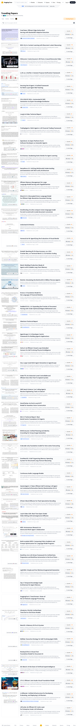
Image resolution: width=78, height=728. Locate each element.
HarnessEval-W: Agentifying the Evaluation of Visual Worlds (39, 238)
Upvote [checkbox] (69, 31)
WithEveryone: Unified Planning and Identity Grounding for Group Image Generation (34, 432)
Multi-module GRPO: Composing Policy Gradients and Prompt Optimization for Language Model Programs (37, 542)
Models (33, 2)
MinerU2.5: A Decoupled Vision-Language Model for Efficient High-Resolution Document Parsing (35, 197)
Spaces (48, 2)
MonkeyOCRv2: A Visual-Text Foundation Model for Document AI (31, 653)
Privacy (21, 725)
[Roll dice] (74, 23)
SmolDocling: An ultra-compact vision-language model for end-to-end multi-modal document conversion (38, 211)
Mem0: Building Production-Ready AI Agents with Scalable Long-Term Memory (33, 266)
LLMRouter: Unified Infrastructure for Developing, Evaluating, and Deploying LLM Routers (36, 694)
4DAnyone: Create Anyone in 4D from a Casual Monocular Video (40, 59)
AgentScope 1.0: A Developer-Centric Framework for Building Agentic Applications (34, 335)
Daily (3, 19)
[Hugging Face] (41, 725)
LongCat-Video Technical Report (30, 114)
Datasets (40, 2)
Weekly (7, 19)
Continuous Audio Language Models (32, 473)
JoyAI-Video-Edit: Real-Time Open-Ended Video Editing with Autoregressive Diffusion (34, 515)
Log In (67, 2)
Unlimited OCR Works (27, 225)
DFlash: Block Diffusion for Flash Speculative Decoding (38, 501)
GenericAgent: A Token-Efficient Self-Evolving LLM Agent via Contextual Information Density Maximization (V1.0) (38, 487)
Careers (34, 725)
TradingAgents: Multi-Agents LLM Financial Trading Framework (40, 128)
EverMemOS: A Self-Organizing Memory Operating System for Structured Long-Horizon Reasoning (36, 459)
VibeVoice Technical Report (29, 321)
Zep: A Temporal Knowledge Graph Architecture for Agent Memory (31, 584)
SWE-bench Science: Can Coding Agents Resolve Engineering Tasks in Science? (33, 390)
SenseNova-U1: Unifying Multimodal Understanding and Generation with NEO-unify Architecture (37, 169)
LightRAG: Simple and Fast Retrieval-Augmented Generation (39, 570)
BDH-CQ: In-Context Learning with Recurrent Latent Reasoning (40, 45)
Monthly (12, 19)
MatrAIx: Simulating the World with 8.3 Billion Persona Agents (40, 280)
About (28, 725)
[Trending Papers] (16, 19)
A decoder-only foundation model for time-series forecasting (40, 446)
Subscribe (52, 6)
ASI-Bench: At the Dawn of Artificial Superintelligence (37, 667)
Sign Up (73, 2)
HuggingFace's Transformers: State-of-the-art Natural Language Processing (33, 598)
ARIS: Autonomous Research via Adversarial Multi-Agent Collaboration (32, 528)
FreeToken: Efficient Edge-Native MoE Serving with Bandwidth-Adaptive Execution (34, 31)
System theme (6, 725)
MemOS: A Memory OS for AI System (32, 625)
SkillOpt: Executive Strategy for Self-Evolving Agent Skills (39, 639)
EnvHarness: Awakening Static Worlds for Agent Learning (38, 156)
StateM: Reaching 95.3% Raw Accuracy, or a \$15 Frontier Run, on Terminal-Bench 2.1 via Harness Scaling (38, 252)
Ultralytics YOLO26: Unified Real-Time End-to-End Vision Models (31, 611)
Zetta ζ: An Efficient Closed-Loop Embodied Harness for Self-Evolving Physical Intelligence (35, 349)
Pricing (58, 2)
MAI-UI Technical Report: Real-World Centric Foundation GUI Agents (32, 418)
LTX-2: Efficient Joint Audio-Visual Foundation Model (37, 680)
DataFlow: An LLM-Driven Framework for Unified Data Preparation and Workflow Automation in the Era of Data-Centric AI (39, 556)
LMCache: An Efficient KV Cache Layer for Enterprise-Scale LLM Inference (32, 708)
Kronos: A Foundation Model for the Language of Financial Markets (31, 294)
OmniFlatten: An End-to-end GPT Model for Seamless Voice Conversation (33, 404)
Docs (54, 2)
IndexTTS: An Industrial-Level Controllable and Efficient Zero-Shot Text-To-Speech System (35, 377)
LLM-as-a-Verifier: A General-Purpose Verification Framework (40, 73)
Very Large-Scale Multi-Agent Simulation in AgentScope (38, 363)
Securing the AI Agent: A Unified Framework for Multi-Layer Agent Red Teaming (34, 87)
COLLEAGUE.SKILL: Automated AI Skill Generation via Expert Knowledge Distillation (34, 100)
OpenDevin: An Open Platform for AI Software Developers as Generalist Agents (33, 142)
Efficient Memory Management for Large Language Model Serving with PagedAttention (35, 183)
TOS (15, 725)
